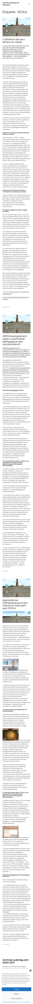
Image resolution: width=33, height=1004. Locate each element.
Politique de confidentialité (24, 1002)
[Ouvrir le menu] (29, 4)
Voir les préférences (16, 998)
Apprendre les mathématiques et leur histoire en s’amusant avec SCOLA (15, 604)
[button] (30, 970)
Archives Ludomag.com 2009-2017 (16, 961)
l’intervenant (14, 292)
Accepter (16, 989)
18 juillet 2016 (6, 307)
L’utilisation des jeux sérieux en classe (14, 40)
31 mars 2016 (6, 944)
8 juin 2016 (5, 571)
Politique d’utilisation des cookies (10, 1002)
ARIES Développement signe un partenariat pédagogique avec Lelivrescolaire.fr (15, 340)
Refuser (16, 994)
